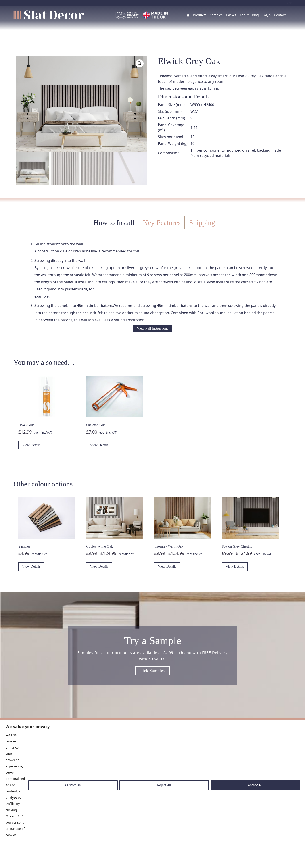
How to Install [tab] (114, 223)
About (244, 15)
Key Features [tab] (162, 223)
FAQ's (266, 15)
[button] (140, 63)
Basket (231, 15)
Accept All (255, 785)
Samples (216, 15)
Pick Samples (152, 670)
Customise (73, 785)
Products (199, 15)
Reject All (164, 785)
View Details (31, 445)
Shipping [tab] (202, 223)
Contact (280, 15)
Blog (255, 15)
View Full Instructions (152, 328)
